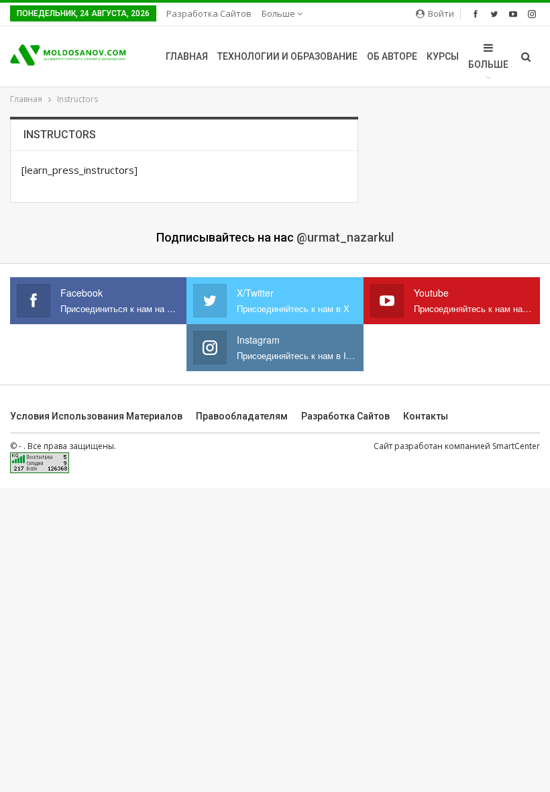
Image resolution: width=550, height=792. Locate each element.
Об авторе (392, 56)
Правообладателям (242, 416)
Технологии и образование (287, 56)
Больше (279, 13)
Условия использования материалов (96, 416)
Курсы (443, 56)
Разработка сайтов (209, 13)
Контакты (425, 416)
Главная (187, 56)
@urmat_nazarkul (345, 237)
